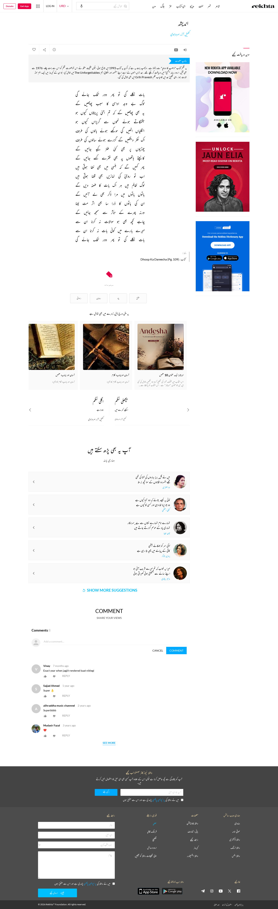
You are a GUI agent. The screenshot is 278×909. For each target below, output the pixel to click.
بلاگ (162, 6)
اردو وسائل (152, 847)
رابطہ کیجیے (194, 839)
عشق (138, 298)
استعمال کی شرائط (227, 905)
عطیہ (155, 823)
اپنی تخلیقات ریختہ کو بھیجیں (146, 856)
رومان (98, 298)
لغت (201, 6)
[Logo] (263, 6)
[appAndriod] (172, 891)
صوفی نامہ (236, 831)
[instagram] (212, 891)
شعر (209, 6)
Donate (9, 6)
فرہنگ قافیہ (152, 831)
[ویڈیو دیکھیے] (176, 49)
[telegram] (203, 891)
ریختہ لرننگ (235, 847)
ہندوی (237, 823)
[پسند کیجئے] (34, 49)
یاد (118, 298)
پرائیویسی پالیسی (158, 800)
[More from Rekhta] (37, 6)
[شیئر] (44, 49)
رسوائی (79, 298)
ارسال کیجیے (54, 892)
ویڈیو (192, 6)
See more (109, 743)
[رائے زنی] (54, 49)
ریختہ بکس (236, 856)
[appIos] (148, 891)
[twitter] (230, 891)
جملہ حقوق (216, 905)
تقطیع (154, 839)
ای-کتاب (180, 6)
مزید (154, 6)
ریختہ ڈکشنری (234, 839)
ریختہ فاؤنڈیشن (192, 823)
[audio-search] (81, 6)
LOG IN (50, 6)
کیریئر (196, 847)
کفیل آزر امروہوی (180, 34)
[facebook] (238, 891)
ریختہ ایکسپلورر (192, 856)
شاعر (217, 6)
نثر (170, 6)
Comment (176, 650)
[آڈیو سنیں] (185, 49)
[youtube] (221, 891)
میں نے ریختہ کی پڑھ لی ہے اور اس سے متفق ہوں (151, 800)
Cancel (157, 650)
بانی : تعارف (193, 831)
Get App (24, 6)
